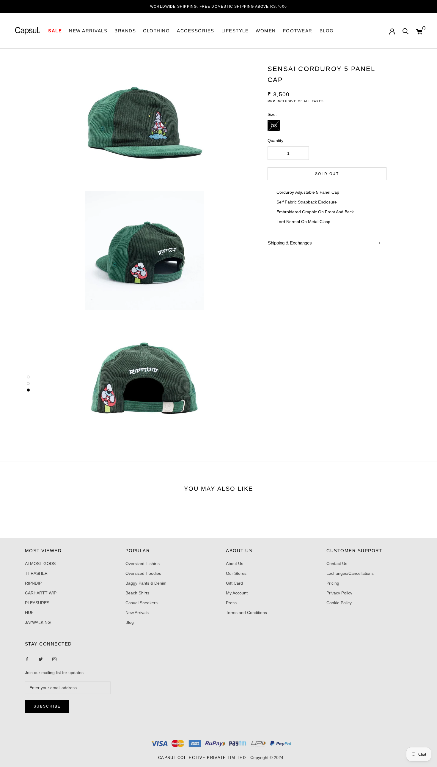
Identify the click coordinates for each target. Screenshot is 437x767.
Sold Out (327, 174)
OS (274, 125)
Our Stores (236, 573)
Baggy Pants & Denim (145, 583)
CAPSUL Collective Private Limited (203, 757)
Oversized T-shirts (142, 563)
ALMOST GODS (40, 563)
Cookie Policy (339, 602)
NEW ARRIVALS (88, 30)
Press (231, 602)
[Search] (406, 31)
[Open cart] (419, 31)
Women (266, 30)
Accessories (195, 30)
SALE (55, 30)
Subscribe (47, 706)
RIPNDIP (33, 583)
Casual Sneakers (141, 602)
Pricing (332, 583)
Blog (327, 30)
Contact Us (336, 563)
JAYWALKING (38, 622)
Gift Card (234, 583)
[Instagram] (41, 658)
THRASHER (36, 573)
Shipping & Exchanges (290, 242)
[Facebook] (27, 658)
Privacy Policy (339, 593)
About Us (234, 563)
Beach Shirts (137, 593)
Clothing (156, 30)
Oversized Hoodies (143, 573)
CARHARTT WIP (40, 593)
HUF (29, 612)
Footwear (297, 30)
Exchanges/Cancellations (350, 573)
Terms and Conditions (246, 612)
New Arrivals (137, 612)
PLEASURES (37, 602)
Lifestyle (235, 30)
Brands (125, 30)
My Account (237, 593)
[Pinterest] (54, 658)
